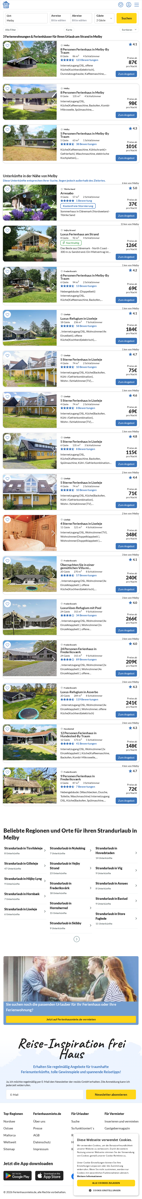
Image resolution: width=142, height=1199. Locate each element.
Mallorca (9, 1135)
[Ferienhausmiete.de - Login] (130, 4)
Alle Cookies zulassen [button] (106, 1183)
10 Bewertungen (86, 366)
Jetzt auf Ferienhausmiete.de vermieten (71, 1019)
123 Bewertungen (87, 59)
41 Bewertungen (86, 743)
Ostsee (8, 1128)
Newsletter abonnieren (111, 1094)
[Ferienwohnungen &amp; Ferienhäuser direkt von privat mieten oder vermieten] (6, 4)
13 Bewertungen (86, 285)
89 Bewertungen (86, 659)
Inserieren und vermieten (122, 1121)
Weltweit (9, 1142)
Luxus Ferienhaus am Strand (79, 234)
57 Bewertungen (86, 575)
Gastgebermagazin (117, 1128)
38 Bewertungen (86, 144)
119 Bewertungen (87, 699)
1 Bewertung (84, 200)
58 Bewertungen (86, 325)
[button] (138, 4)
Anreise (56, 15)
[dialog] (106, 1165)
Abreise (77, 15)
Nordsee (9, 1121)
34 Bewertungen (86, 615)
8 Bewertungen (85, 407)
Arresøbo (66, 193)
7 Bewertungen (85, 786)
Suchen (127, 18)
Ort (9, 15)
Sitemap (9, 1149)
